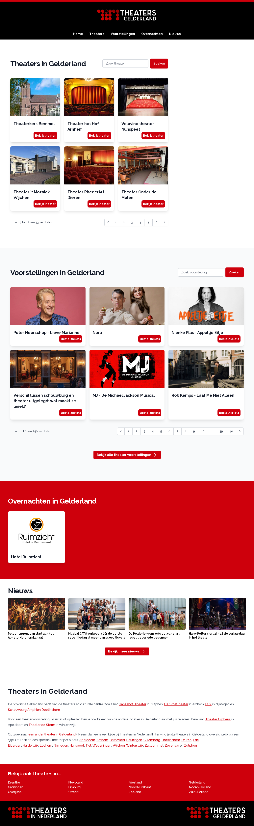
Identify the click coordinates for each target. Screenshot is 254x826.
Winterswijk (134, 745)
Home (78, 34)
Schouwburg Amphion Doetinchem (34, 710)
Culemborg (151, 740)
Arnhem (102, 740)
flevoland (75, 782)
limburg (74, 787)
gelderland (197, 782)
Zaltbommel (154, 745)
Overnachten (152, 34)
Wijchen (119, 745)
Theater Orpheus (218, 719)
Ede (196, 740)
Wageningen (101, 745)
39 (221, 431)
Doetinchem (171, 740)
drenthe (14, 782)
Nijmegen (61, 745)
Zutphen (190, 745)
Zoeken (159, 63)
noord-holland (200, 787)
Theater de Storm (42, 725)
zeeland (135, 792)
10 (203, 431)
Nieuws (175, 34)
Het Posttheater (176, 704)
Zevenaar (172, 745)
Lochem (46, 745)
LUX (208, 704)
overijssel (15, 792)
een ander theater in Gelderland (52, 734)
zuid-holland (198, 792)
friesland (135, 782)
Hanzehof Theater (132, 704)
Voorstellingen (123, 34)
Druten (186, 740)
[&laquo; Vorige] (108, 222)
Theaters (96, 34)
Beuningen (134, 740)
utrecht (74, 792)
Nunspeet (76, 745)
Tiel (88, 745)
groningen (15, 787)
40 (231, 431)
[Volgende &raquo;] (164, 222)
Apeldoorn (87, 740)
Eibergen (14, 745)
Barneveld (117, 740)
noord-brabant (140, 787)
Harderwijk (30, 745)
